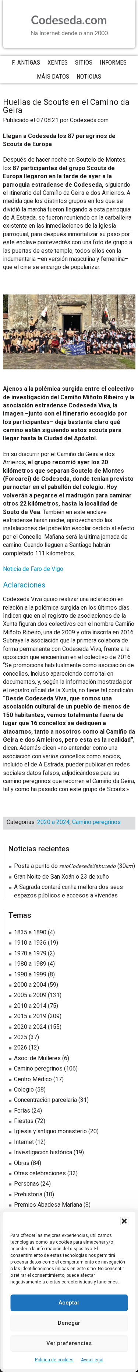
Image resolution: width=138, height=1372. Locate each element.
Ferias (22, 1110)
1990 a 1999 (30, 974)
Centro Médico (33, 1079)
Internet (24, 1141)
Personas (26, 1183)
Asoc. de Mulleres (37, 1058)
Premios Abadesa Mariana (48, 1204)
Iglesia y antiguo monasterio (50, 1131)
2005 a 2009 (30, 995)
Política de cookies (54, 1359)
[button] (124, 1221)
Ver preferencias (69, 1343)
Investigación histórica (43, 1152)
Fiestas (23, 1120)
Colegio (24, 1089)
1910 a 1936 (30, 942)
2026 (20, 1047)
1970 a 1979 (30, 953)
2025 (20, 1037)
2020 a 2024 (53, 821)
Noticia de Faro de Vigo (33, 568)
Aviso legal (92, 1359)
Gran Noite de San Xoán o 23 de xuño (61, 876)
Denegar (69, 1323)
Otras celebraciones (40, 1173)
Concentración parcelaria (45, 1099)
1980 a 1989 (30, 963)
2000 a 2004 (30, 984)
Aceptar (69, 1302)
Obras (21, 1162)
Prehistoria (28, 1194)
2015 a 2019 (30, 1016)
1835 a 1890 (30, 932)
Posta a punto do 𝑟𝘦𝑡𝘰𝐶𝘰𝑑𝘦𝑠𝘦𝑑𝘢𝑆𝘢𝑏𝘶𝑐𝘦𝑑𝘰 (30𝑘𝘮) (74, 865)
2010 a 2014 (30, 1005)
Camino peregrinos (96, 821)
